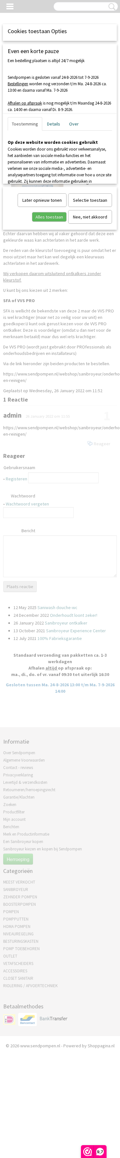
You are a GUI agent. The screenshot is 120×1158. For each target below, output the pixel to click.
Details (53, 124)
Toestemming (25, 124)
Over (74, 124)
